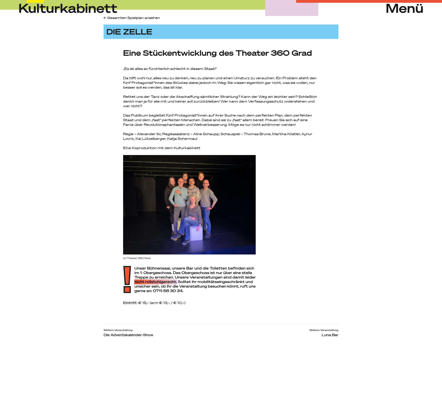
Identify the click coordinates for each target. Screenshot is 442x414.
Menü (405, 8)
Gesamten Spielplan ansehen (133, 18)
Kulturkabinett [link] (67, 7)
